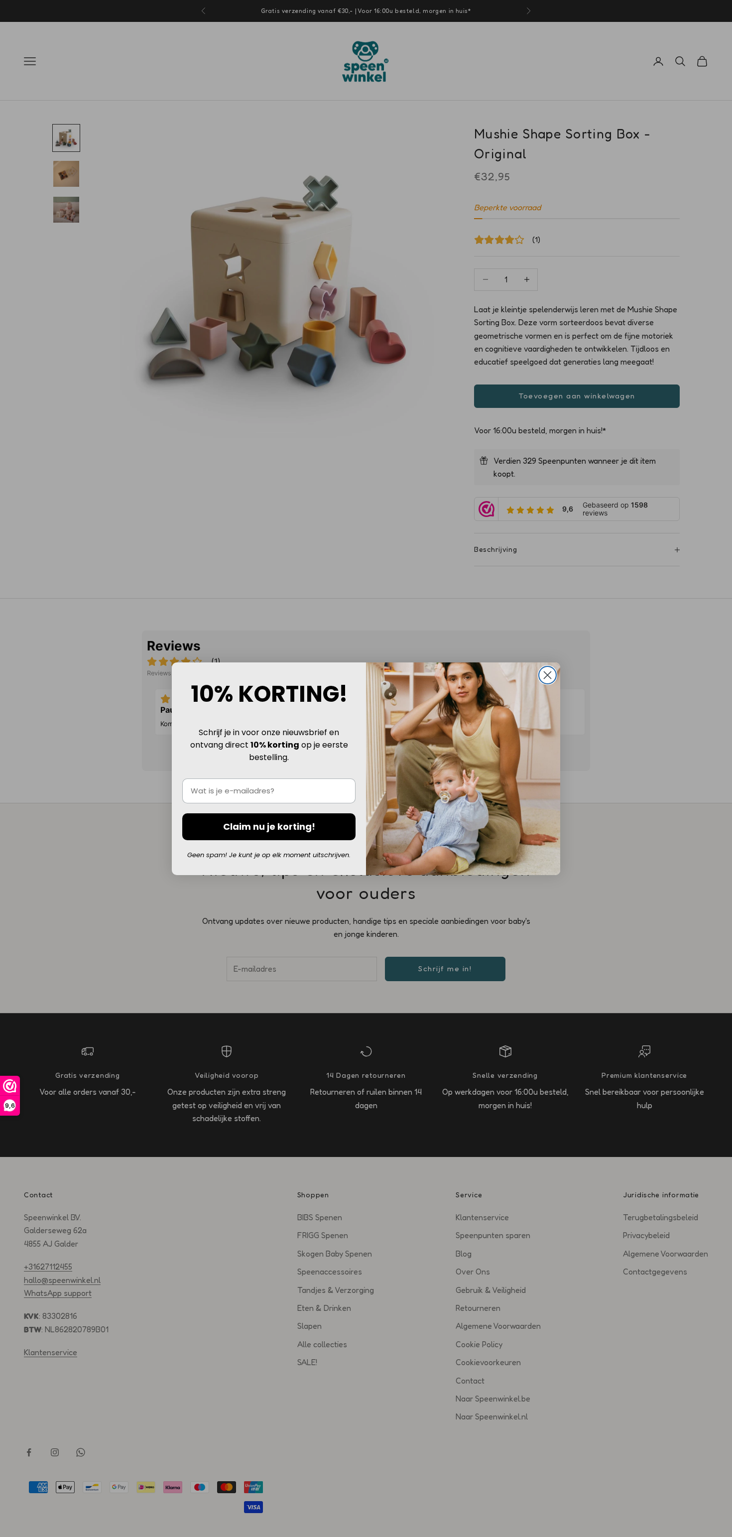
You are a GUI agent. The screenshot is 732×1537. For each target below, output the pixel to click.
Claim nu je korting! (269, 826)
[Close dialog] (547, 675)
